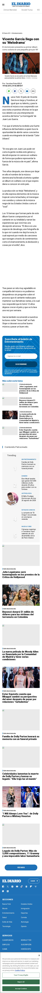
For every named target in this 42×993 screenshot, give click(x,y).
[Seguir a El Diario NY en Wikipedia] (35, 886)
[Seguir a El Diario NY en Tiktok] (21, 886)
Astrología (27, 493)
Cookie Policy (20, 970)
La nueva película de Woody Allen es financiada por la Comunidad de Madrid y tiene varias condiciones (29, 418)
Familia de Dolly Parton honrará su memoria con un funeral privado (28, 465)
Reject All (21, 982)
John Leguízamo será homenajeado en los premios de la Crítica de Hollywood (29, 390)
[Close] (39, 955)
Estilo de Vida (7, 922)
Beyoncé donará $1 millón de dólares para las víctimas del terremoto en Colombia (28, 403)
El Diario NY (6, 33)
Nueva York (26, 526)
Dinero (24, 476)
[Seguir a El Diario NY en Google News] (26, 886)
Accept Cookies (21, 988)
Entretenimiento (17, 33)
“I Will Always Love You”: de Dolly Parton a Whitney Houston (20, 815)
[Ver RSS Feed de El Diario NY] (7, 891)
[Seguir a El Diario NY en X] (7, 886)
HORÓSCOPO (26, 949)
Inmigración (25, 908)
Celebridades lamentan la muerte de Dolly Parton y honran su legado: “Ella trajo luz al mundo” (20, 776)
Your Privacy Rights (21, 975)
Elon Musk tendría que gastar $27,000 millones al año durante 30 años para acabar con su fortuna (29, 484)
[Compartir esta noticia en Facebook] (14, 91)
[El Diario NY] (21, 4)
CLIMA (4, 949)
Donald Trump (27, 10)
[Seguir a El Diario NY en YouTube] (17, 886)
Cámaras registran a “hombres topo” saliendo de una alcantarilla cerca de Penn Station (29, 533)
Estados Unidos (28, 510)
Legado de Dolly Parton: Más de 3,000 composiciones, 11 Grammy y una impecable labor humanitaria (20, 853)
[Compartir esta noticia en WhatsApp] (8, 91)
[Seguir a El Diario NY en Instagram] (12, 886)
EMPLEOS (6, 945)
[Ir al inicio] (11, 881)
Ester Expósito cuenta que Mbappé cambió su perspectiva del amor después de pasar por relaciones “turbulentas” (29, 434)
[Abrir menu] (3, 4)
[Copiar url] (33, 91)
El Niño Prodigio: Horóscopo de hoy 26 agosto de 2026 (29, 498)
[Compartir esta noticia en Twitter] (21, 91)
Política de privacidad (11, 372)
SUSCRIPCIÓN (26, 945)
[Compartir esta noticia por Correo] (27, 91)
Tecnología (6, 926)
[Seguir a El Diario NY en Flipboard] (31, 886)
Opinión (24, 926)
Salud (4, 917)
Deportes (24, 913)
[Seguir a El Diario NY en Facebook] (3, 886)
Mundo (4, 908)
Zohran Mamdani (10, 10)
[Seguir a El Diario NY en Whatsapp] (3, 891)
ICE (38, 10)
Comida (24, 917)
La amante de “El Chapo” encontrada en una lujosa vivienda (29, 516)
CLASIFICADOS (7, 940)
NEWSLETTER (26, 940)
